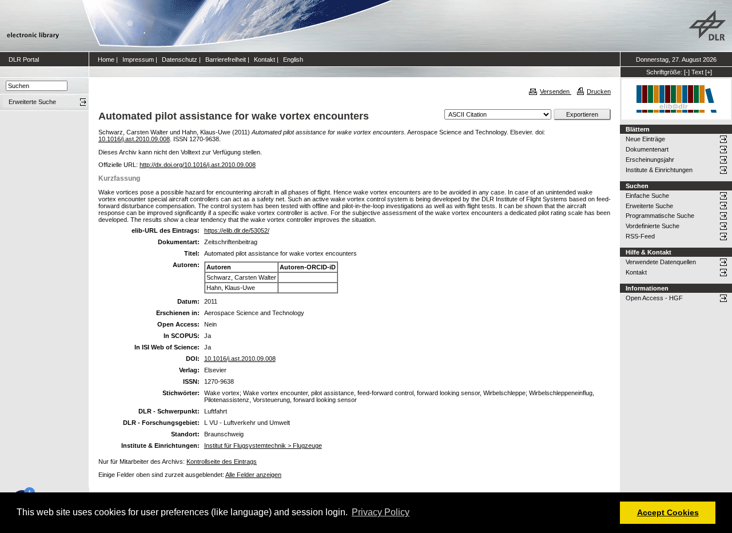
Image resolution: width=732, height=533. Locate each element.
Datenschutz (179, 59)
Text (697, 72)
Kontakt (264, 59)
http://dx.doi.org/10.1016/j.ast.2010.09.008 (198, 164)
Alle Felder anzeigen (253, 474)
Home (106, 59)
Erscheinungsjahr (650, 159)
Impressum (138, 59)
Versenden (555, 91)
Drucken (599, 91)
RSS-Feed (640, 236)
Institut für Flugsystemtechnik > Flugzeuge (263, 445)
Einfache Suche (647, 195)
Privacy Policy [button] (380, 512)
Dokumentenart (647, 149)
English (293, 59)
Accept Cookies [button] (668, 512)
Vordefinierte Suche (652, 225)
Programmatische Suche (660, 215)
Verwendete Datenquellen (661, 261)
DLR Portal (24, 59)
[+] (708, 72)
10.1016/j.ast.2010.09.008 (134, 139)
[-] (687, 72)
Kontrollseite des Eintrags (221, 461)
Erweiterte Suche (649, 205)
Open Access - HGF (654, 298)
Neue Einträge (645, 139)
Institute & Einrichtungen (659, 169)
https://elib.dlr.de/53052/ (236, 230)
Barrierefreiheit (225, 59)
